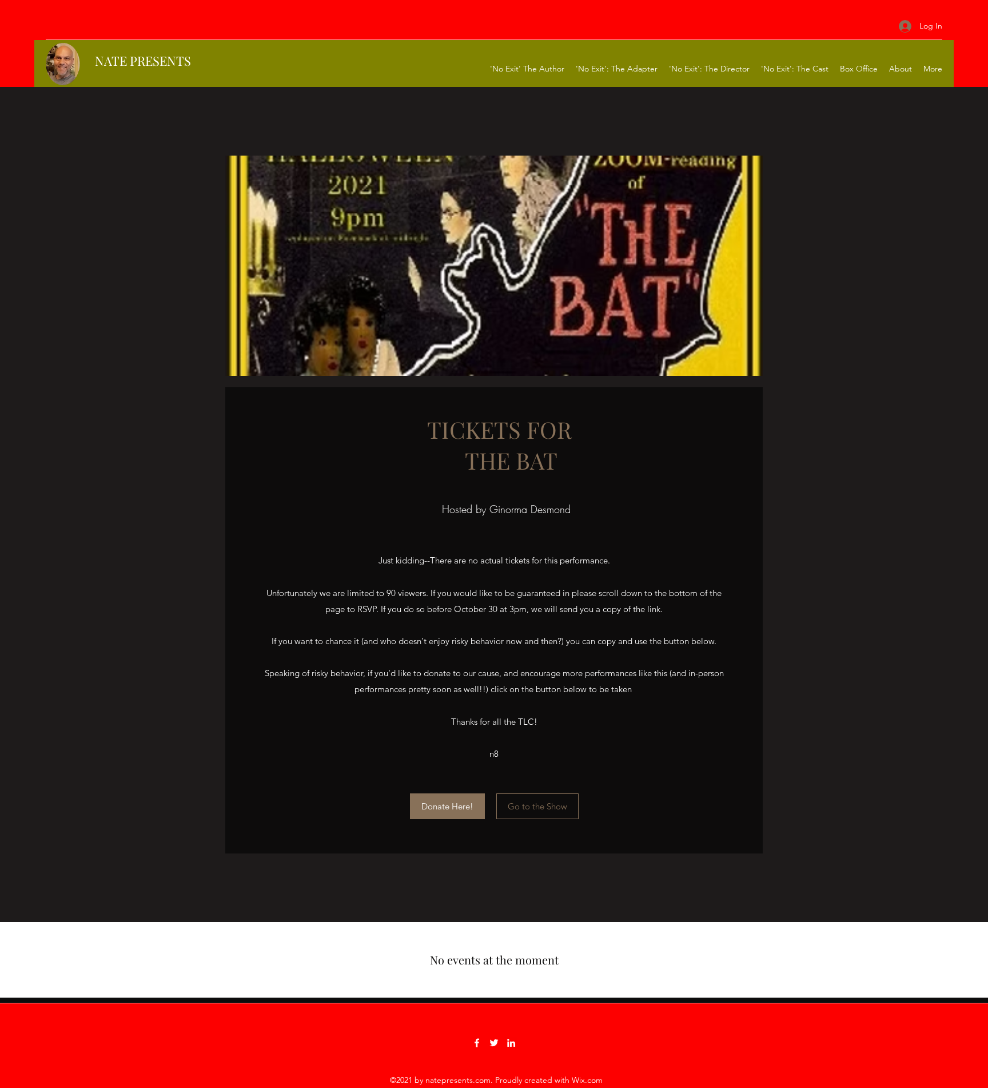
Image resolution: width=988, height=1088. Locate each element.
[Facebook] (477, 1043)
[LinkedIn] (511, 1043)
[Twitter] (494, 1043)
